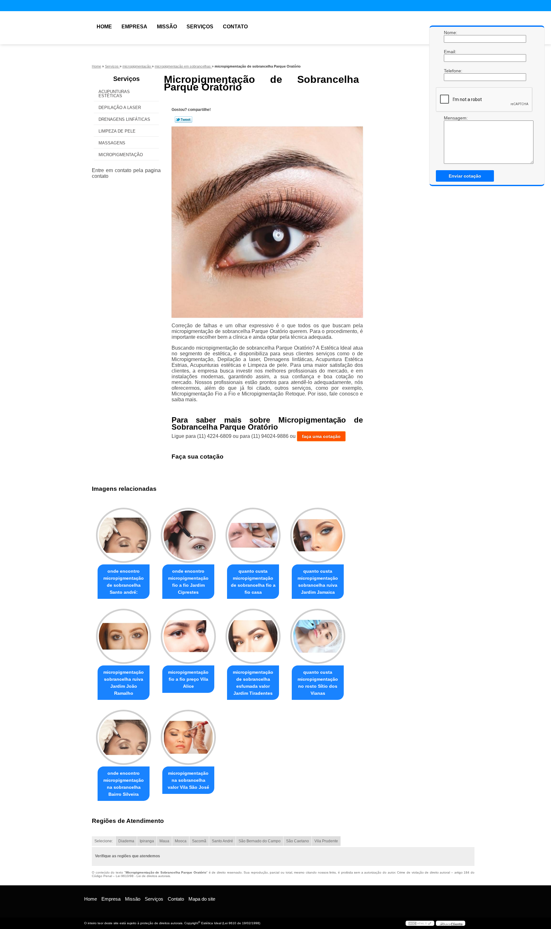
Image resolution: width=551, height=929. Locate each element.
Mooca (181, 841)
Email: (450, 51)
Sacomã (199, 841)
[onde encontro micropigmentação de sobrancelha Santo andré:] (123, 535)
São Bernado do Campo (260, 841)
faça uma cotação (321, 436)
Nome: (450, 32)
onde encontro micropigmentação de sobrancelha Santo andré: (123, 582)
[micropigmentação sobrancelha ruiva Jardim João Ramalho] (123, 636)
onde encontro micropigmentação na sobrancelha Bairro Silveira (123, 784)
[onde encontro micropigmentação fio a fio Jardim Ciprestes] (188, 535)
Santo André (222, 841)
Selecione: (103, 841)
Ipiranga (147, 841)
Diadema (126, 841)
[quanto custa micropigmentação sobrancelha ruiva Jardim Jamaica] (317, 535)
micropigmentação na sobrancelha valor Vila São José (188, 780)
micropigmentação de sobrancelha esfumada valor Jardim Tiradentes (253, 683)
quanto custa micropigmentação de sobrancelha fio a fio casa (253, 582)
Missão (167, 26)
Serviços (200, 26)
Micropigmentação (121, 154)
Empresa (134, 26)
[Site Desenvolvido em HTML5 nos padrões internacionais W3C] (420, 923)
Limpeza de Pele (117, 131)
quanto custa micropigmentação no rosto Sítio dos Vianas (318, 683)
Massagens (112, 143)
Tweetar (183, 119)
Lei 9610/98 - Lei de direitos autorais (143, 876)
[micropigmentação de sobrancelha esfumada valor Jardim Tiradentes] (253, 636)
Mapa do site (201, 899)
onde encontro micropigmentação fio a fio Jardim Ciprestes (188, 582)
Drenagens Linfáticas (124, 119)
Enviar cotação (465, 175)
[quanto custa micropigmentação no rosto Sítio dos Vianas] (317, 636)
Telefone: (450, 70)
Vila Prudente (326, 841)
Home (104, 26)
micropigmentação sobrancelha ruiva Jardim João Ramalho (123, 683)
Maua (164, 841)
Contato (235, 26)
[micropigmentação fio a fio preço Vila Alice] (188, 636)
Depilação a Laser (120, 107)
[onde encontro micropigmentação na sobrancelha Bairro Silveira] (123, 737)
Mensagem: (450, 139)
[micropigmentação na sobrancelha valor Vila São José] (188, 737)
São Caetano (297, 841)
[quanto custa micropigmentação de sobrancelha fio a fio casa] (253, 535)
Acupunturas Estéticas (114, 93)
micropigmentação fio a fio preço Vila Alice (188, 679)
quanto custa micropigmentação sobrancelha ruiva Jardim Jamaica (318, 582)
